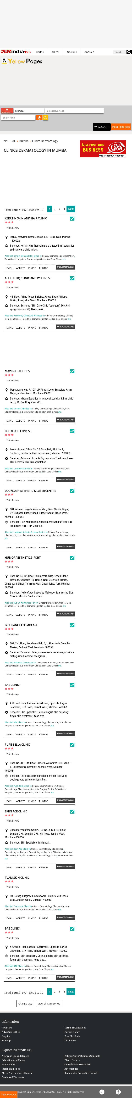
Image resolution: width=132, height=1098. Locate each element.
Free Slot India (72, 1036)
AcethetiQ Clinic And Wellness (28, 278)
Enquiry (6, 1036)
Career (72, 51)
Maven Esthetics (17, 371)
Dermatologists (12, 852)
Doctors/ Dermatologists (31, 852)
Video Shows (8, 1064)
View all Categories (49, 1003)
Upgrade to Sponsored (65, 267)
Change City (25, 1003)
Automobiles (71, 1068)
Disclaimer (70, 1040)
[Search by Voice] (39, 117)
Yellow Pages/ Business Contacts (82, 1055)
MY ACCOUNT (102, 126)
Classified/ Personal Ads (77, 1064)
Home (40, 51)
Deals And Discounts (13, 1077)
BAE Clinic (12, 685)
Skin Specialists (29, 855)
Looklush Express (18, 431)
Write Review (13, 227)
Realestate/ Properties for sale (81, 1073)
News (55, 51)
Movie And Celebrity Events (17, 1073)
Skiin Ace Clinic (16, 811)
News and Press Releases (15, 1055)
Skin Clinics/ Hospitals (15, 259)
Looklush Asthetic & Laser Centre (30, 491)
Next (71, 208)
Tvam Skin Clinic (17, 877)
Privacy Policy (72, 1031)
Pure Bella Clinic (17, 744)
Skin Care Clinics (54, 259)
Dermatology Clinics (36, 259)
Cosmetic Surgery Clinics (42, 789)
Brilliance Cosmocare (21, 625)
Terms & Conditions (75, 1027)
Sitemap (6, 1040)
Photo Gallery (72, 1060)
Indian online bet (11, 1068)
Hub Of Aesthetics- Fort (23, 557)
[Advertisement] (66, 24)
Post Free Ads (121, 127)
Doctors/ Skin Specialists (56, 852)
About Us (7, 1027)
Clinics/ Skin (68, 256)
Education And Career (13, 1060)
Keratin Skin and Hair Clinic (26, 218)
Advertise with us (11, 1031)
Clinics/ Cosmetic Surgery (44, 786)
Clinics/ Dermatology (52, 256)
